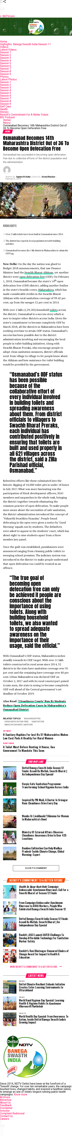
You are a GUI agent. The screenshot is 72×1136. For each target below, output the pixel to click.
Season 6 (5, 66)
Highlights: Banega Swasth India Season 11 (25, 44)
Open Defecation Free (16, 722)
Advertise (5, 1099)
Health (4, 109)
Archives (5, 1097)
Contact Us (6, 1116)
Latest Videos (8, 49)
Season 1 (5, 52)
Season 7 (5, 68)
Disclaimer (6, 1108)
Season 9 (5, 74)
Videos (4, 47)
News (7, 122)
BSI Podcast (7, 117)
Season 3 (5, 57)
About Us (5, 1102)
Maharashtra (46, 290)
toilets (54, 310)
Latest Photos (8, 79)
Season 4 (5, 60)
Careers (4, 1118)
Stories (4, 112)
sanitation (37, 722)
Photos (4, 76)
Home (3, 41)
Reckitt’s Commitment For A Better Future (24, 114)
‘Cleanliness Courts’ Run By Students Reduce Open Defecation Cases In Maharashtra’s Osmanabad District (34, 705)
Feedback (6, 1105)
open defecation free (32, 277)
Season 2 (5, 55)
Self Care (5, 106)
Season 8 (5, 71)
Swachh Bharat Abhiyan (38, 272)
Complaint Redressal (12, 1113)
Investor (5, 1110)
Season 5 (5, 63)
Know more (20, 1094)
